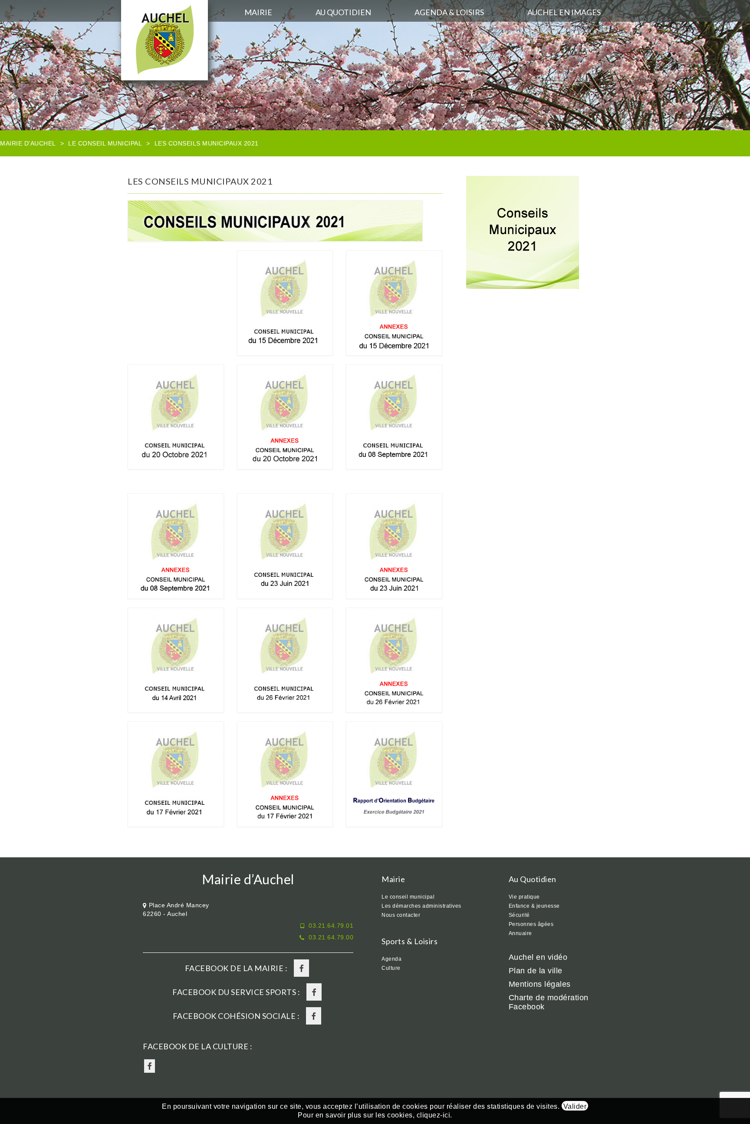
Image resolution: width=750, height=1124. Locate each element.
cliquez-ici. (434, 1115)
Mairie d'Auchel (28, 143)
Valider (575, 1106)
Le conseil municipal (105, 143)
